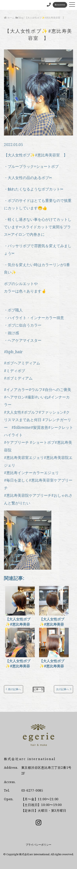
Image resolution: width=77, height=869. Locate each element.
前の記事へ (14, 689)
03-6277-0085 (32, 790)
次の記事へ (62, 689)
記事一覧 (38, 689)
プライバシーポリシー (38, 844)
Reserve (60, 4)
